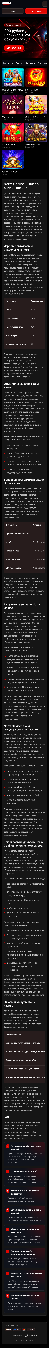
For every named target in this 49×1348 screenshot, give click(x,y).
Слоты (19, 63)
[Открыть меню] (44, 4)
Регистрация (36, 11)
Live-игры (30, 63)
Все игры (8, 63)
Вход (12, 11)
